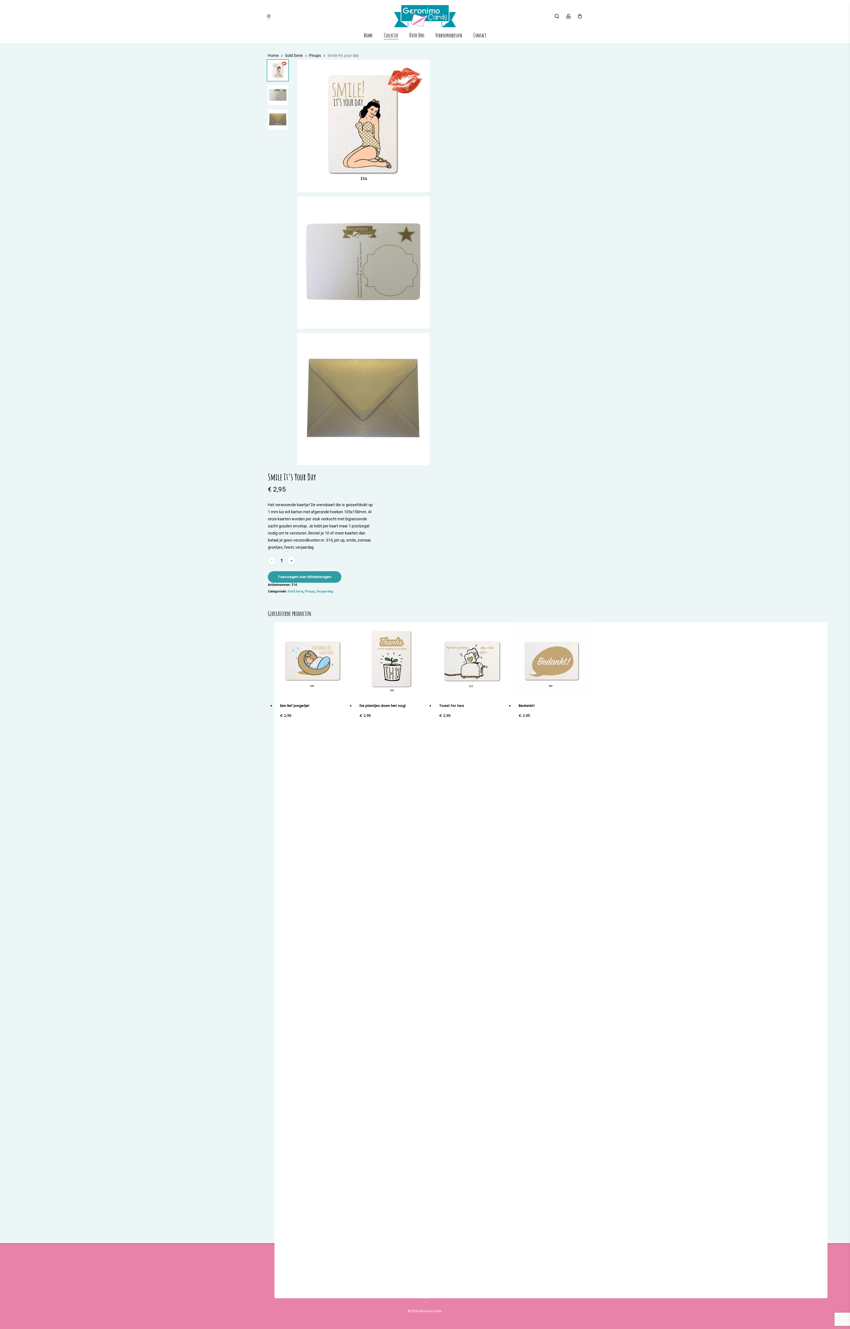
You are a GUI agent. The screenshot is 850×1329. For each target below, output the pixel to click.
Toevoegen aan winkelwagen (304, 576)
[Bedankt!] (551, 660)
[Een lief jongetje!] (312, 660)
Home (273, 55)
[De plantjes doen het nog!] (391, 660)
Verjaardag (325, 591)
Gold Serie (294, 55)
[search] (557, 16)
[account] (568, 16)
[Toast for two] (471, 660)
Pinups (315, 55)
